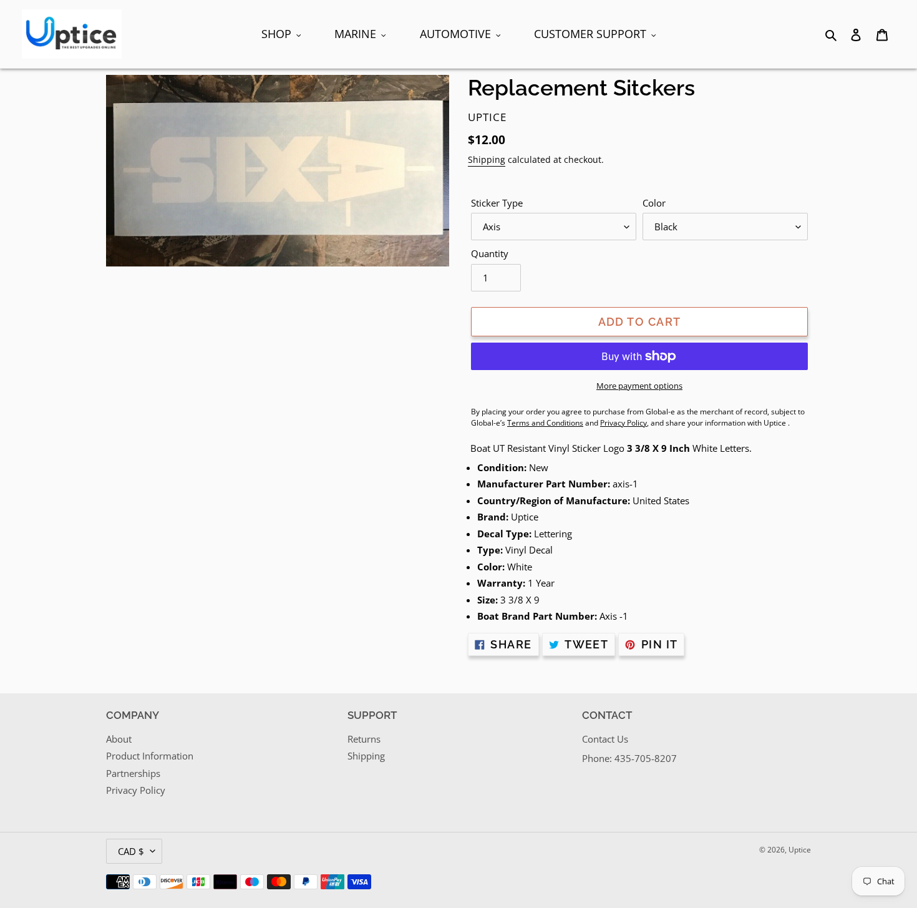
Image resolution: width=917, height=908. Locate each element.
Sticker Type (497, 203)
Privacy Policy (135, 790)
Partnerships (133, 773)
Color (654, 203)
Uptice (799, 849)
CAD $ (131, 851)
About (119, 739)
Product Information (149, 755)
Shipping (486, 159)
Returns (364, 739)
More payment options (639, 385)
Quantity (489, 253)
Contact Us (605, 739)
